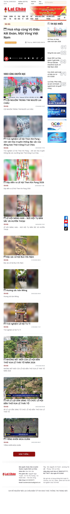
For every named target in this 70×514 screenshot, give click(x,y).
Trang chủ (5, 17)
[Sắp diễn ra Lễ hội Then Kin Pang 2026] (23, 170)
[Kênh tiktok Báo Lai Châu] (66, 229)
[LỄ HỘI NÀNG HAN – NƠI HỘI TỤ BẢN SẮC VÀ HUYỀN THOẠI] (23, 206)
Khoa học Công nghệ (40, 17)
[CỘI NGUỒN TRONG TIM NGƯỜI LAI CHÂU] (23, 88)
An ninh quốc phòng (50, 17)
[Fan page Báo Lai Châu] (66, 218)
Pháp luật (59, 17)
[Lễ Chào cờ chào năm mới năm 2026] (57, 31)
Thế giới (27, 17)
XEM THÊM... (24, 454)
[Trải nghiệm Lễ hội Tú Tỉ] (21, 312)
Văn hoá (19, 17)
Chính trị (11, 17)
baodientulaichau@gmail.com (31, 482)
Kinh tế (23, 17)
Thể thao (31, 17)
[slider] (14, 58)
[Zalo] (66, 225)
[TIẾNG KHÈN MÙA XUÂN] (21, 428)
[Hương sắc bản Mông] (21, 279)
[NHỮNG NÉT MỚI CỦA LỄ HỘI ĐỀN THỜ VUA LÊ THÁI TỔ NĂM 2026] (23, 347)
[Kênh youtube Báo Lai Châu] (66, 221)
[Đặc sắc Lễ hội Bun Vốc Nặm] (21, 245)
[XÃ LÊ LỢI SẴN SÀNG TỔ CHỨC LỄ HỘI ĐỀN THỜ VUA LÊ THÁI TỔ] (23, 388)
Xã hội (15, 17)
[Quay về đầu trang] (66, 509)
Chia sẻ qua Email (11, 42)
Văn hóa (7, 24)
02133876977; (30, 480)
